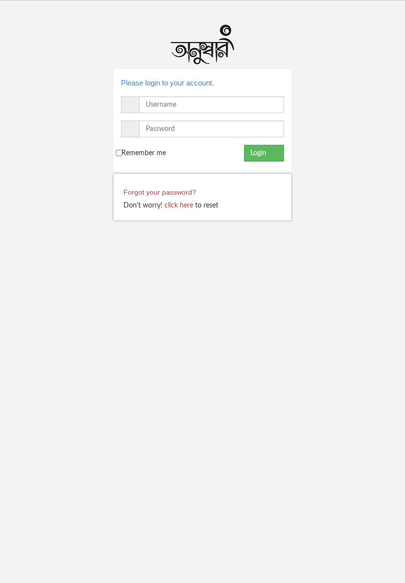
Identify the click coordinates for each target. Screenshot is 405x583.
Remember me (144, 153)
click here (178, 205)
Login (261, 153)
